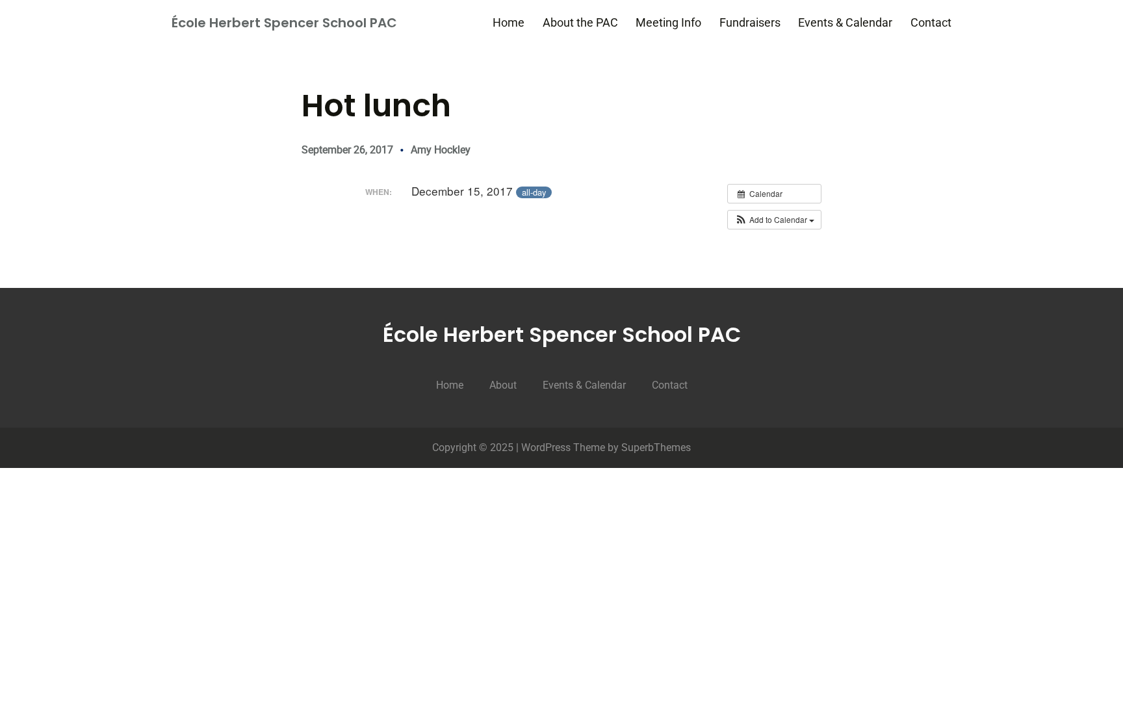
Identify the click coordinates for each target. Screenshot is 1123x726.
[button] (774, 220)
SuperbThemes (656, 447)
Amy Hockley (441, 150)
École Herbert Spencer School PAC (284, 23)
